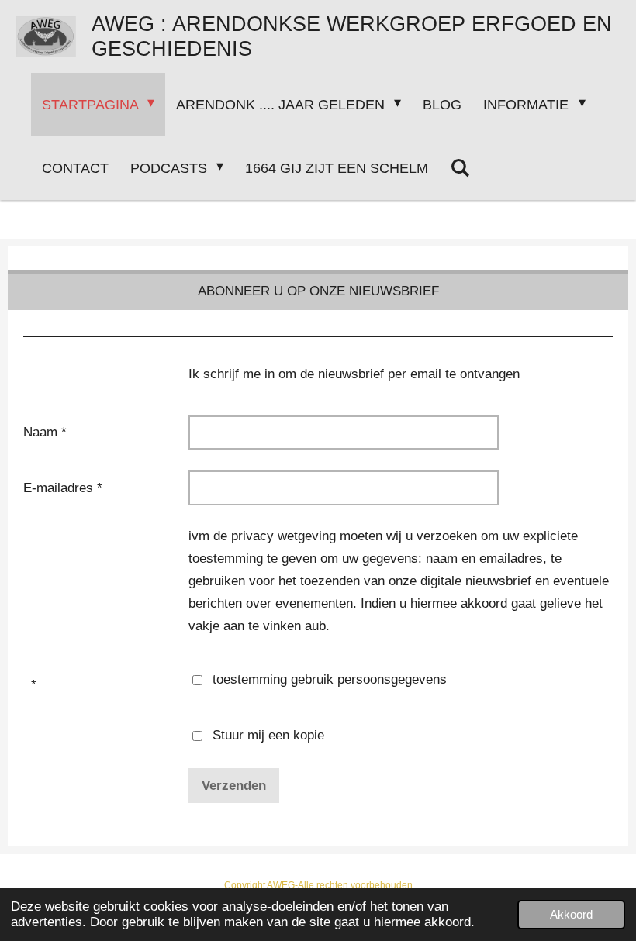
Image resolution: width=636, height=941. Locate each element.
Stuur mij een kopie (268, 735)
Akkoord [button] (571, 914)
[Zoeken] (459, 168)
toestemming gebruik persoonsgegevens (330, 679)
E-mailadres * (62, 488)
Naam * (45, 432)
